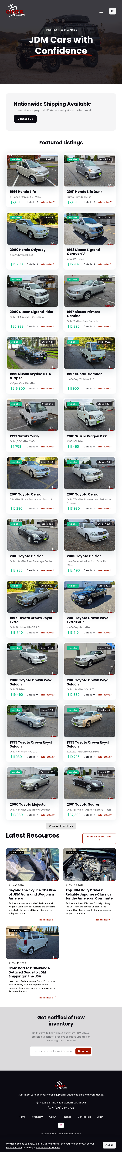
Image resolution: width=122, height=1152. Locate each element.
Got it (109, 1145)
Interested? (47, 202)
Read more (46, 919)
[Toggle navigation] (101, 11)
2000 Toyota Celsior (84, 556)
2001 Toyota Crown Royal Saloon (88, 682)
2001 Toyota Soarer (83, 804)
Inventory (37, 1116)
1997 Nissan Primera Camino (83, 313)
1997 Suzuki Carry (24, 436)
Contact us (84, 1116)
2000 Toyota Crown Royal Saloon (31, 682)
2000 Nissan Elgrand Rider (31, 311)
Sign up (83, 1051)
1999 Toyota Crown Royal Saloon (31, 744)
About (52, 1116)
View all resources (99, 836)
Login (100, 1116)
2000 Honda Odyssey (28, 249)
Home (22, 1116)
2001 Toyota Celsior (26, 494)
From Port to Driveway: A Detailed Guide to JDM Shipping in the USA (29, 972)
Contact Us (25, 118)
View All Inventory (61, 826)
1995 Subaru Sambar (84, 374)
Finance (67, 1116)
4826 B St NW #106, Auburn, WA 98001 (63, 1102)
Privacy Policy (48, 1133)
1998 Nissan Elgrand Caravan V (83, 251)
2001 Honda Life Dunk (84, 191)
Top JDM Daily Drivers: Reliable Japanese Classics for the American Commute (89, 894)
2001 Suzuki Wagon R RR (87, 436)
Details (31, 202)
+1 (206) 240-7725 (63, 1107)
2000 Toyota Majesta (28, 804)
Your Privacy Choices (70, 1133)
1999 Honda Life (23, 191)
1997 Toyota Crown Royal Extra (31, 620)
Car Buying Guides (76, 852)
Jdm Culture (16, 852)
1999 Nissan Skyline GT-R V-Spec (30, 376)
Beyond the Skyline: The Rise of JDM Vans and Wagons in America (32, 894)
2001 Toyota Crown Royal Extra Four (88, 620)
